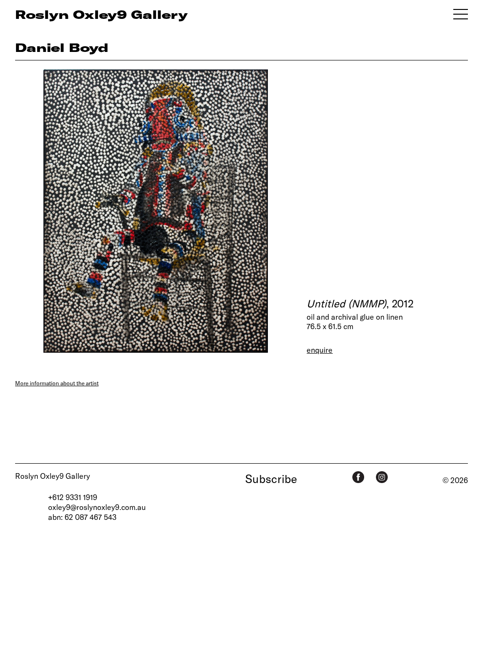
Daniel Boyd (61, 47)
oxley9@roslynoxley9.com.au (97, 506)
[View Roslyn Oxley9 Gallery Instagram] (382, 477)
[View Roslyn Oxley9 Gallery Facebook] (358, 477)
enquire (320, 349)
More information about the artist (57, 383)
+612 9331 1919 (72, 496)
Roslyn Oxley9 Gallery (52, 475)
